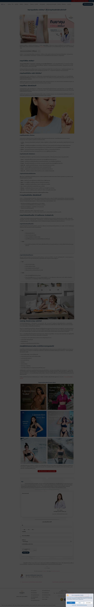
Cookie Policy (74, 605)
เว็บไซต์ (68, 597)
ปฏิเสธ (80, 602)
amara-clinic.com (72, 597)
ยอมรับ (71, 602)
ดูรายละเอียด (88, 602)
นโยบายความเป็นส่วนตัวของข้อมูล (82, 605)
